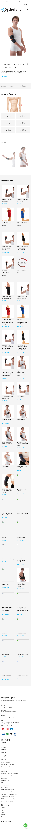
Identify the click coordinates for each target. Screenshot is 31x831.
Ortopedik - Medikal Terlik (8, 792)
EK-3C (26, 2)
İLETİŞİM (3, 756)
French (3, 812)
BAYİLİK (3, 753)
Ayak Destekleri (5, 771)
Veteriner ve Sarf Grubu (7, 801)
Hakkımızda (4, 742)
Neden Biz (3, 747)
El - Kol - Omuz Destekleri (7, 764)
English (3, 810)
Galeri (12, 86)
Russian (3, 814)
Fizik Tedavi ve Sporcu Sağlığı (8, 799)
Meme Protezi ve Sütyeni (7, 787)
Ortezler (3, 783)
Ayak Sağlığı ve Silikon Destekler (9, 773)
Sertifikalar (4, 749)
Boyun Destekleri (5, 762)
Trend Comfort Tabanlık (7, 796)
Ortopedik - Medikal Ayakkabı (9, 794)
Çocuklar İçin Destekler (7, 776)
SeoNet (26, 828)
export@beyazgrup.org (7, 717)
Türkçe (3, 807)
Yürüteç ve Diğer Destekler (8, 789)
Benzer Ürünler (22, 86)
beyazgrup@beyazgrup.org (8, 711)
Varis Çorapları (5, 778)
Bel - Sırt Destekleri (6, 767)
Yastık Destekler (5, 780)
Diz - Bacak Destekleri (7, 769)
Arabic (3, 817)
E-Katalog (6, 2)
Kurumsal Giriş (17, 2)
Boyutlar (3, 86)
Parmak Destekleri (6, 785)
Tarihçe (3, 745)
